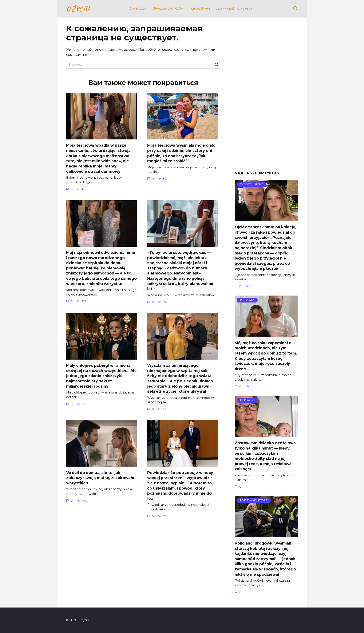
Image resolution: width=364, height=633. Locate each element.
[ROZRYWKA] (266, 334)
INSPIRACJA (200, 8)
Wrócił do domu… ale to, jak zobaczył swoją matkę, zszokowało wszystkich (100, 477)
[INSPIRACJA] (266, 434)
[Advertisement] (266, 97)
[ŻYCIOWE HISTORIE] (266, 219)
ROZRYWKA (137, 8)
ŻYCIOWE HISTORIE (168, 8)
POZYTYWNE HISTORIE (234, 8)
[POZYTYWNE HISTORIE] (266, 535)
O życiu (77, 8)
